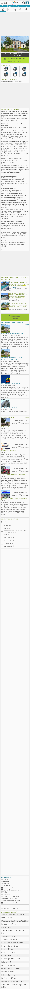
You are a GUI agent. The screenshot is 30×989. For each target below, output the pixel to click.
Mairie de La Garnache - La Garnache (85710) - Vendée (16, 54)
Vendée (6, 534)
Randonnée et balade (10, 898)
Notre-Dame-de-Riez (13, 981)
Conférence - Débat (10, 903)
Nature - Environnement (11, 890)
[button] (15, 60)
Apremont (9, 939)
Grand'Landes (10, 968)
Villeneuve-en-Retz (12, 914)
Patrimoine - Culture (10, 888)
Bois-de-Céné (9, 946)
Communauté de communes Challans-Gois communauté (12, 135)
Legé (6, 917)
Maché (7, 971)
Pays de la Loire (9, 537)
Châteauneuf (9, 955)
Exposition (6, 894)
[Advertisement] (15, 23)
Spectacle (6, 886)
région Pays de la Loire (20, 111)
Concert (6, 879)
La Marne (8, 924)
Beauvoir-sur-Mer (12, 942)
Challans (8, 952)
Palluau (8, 975)
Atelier (5, 892)
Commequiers (10, 959)
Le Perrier (8, 978)
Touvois (8, 936)
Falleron (7, 962)
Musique (6, 881)
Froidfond (8, 965)
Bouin (7, 949)
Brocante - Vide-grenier (11, 896)
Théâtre (6, 883)
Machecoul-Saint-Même (14, 921)
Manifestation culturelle (11, 901)
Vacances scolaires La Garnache (13, 908)
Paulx (6, 927)
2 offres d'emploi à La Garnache (12, 81)
